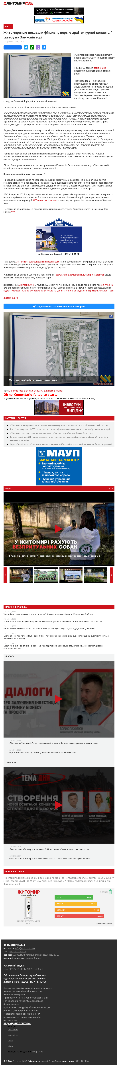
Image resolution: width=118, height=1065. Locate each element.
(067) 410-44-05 (17, 951)
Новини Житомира (16, 607)
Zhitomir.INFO (19, 1061)
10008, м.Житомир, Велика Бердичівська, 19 (35, 954)
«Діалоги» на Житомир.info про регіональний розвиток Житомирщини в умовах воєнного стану (53, 743)
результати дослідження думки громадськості (80, 274)
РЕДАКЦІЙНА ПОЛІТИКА (17, 1023)
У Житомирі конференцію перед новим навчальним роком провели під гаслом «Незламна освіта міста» (59, 425)
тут (13, 211)
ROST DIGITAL (82, 1061)
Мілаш (59, 390)
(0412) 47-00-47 (17, 968)
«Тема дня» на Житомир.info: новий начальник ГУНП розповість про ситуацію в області (49, 858)
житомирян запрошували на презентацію (37, 261)
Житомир (50, 390)
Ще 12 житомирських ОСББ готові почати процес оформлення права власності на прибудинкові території (60, 429)
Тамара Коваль (33, 957)
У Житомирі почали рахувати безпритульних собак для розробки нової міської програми (52, 433)
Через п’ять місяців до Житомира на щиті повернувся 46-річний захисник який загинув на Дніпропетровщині (61, 444)
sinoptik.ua (37, 1051)
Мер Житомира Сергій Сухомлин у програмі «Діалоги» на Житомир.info (42, 752)
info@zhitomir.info (25, 948)
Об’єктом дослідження (45, 200)
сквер (27, 390)
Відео (8, 488)
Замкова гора (16, 390)
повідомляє (100, 67)
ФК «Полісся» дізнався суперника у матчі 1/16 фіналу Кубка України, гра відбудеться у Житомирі (50, 628)
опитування (107, 284)
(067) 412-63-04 (36, 968)
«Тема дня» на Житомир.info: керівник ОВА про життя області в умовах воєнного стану (49, 849)
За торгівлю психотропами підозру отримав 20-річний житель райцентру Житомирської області (48, 614)
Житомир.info (26, 284)
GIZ (43, 390)
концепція (35, 390)
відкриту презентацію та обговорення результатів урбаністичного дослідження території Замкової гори (59, 290)
